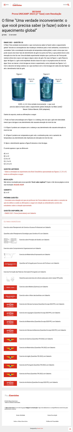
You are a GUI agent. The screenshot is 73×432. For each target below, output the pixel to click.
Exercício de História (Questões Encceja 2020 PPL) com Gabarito (38, 382)
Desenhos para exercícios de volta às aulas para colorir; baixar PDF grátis (41, 278)
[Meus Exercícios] (17, 5)
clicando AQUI (18, 185)
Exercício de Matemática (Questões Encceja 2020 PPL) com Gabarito (40, 321)
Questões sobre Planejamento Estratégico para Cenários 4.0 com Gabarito (26, 233)
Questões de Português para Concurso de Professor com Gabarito (39, 263)
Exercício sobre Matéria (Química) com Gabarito (33, 286)
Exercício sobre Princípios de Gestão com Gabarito (34, 239)
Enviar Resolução (52, 415)
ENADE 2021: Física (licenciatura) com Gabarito (20, 213)
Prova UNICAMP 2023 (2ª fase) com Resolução (36, 14)
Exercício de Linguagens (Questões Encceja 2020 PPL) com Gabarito (39, 313)
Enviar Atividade (20, 415)
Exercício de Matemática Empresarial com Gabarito (34, 254)
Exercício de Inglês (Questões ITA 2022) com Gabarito (35, 356)
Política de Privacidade (52, 421)
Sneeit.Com (40, 428)
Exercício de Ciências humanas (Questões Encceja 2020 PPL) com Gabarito (41, 304)
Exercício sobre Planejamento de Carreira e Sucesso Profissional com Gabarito (27, 227)
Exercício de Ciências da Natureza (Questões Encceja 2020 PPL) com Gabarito (42, 330)
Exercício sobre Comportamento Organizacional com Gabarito (22, 248)
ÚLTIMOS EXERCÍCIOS (12, 222)
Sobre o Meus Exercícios (21, 421)
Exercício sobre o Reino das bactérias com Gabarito (34, 295)
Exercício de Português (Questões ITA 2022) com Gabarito (36, 365)
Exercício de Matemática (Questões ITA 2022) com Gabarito (37, 347)
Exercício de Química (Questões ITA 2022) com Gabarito (36, 339)
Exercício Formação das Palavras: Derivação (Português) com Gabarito (25, 272)
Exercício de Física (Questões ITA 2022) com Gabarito (35, 373)
